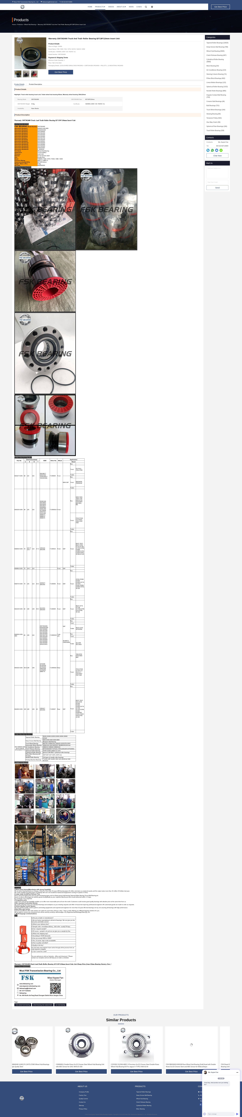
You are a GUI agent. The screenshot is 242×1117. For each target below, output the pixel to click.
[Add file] (204, 1114)
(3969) (215, 60)
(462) (215, 78)
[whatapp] (212, 150)
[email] (216, 150)
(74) (216, 74)
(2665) (215, 51)
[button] (15, 1048)
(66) (213, 114)
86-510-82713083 (66, 2)
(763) (216, 96)
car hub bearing (60, 1005)
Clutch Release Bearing (143, 1102)
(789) (217, 47)
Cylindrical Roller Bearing (143, 1105)
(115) (216, 70)
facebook (200, 1104)
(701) (212, 105)
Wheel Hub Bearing (30, 24)
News (131, 7)
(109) (215, 130)
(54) (212, 66)
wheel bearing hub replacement (42, 1005)
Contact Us (82, 1102)
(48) (215, 101)
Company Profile (84, 1092)
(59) (213, 122)
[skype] (208, 150)
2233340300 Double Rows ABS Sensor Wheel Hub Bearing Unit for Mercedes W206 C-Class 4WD (201, 1065)
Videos (111, 7)
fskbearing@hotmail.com (49, 2)
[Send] (237, 1114)
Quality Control (83, 1098)
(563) (214, 118)
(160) (215, 109)
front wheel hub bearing (23, 1005)
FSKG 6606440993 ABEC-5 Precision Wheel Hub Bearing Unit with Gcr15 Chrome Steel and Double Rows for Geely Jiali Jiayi (148, 1065)
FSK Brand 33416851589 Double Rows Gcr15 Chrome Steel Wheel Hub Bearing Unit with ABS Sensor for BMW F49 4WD (92, 1065)
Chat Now (217, 156)
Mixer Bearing (140, 1109)
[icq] (221, 150)
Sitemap (81, 1105)
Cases (139, 7)
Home (90, 7)
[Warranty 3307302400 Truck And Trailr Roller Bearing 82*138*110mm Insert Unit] (30, 53)
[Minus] (237, 1072)
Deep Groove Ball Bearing (144, 1095)
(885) (216, 91)
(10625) (217, 43)
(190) (216, 126)
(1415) (217, 86)
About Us (121, 7)
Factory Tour (82, 1095)
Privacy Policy (83, 1109)
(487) (216, 55)
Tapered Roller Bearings (143, 1092)
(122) (216, 82)
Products (99, 7)
